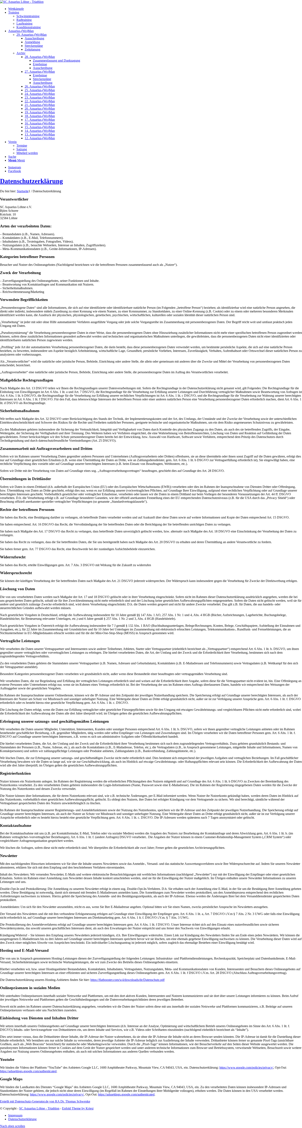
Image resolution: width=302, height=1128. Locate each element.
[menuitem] (155, 9)
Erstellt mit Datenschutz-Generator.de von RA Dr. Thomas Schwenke (45, 1101)
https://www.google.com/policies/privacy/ (246, 1067)
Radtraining (24, 20)
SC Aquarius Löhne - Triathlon (39, 1108)
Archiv (20, 53)
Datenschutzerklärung (31, 181)
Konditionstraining (28, 27)
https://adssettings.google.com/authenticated (28, 1071)
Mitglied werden (27, 153)
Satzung (21, 149)
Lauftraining (24, 23)
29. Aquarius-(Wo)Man (31, 34)
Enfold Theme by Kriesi (77, 1108)
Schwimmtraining (27, 16)
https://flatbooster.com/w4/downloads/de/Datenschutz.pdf (127, 980)
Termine (21, 145)
